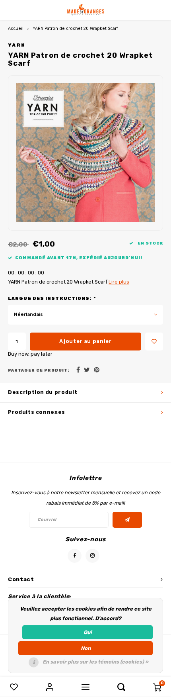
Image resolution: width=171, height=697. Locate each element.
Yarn (16, 45)
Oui (88, 632)
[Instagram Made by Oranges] (92, 556)
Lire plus (119, 282)
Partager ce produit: (39, 370)
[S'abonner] (127, 520)
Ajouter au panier (85, 341)
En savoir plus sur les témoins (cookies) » (95, 662)
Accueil (15, 28)
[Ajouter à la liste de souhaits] (154, 341)
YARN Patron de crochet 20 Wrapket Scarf (75, 28)
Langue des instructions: (51, 298)
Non (86, 648)
